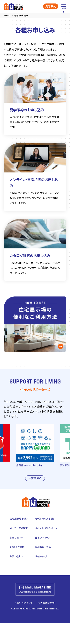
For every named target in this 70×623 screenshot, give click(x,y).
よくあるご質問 (17, 547)
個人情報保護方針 (46, 602)
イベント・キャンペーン (46, 528)
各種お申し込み (43, 547)
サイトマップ (41, 556)
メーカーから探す (19, 528)
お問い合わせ (17, 556)
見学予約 (50, 6)
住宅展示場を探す (19, 518)
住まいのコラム (42, 537)
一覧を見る (35, 478)
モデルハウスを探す (45, 518)
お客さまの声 (16, 537)
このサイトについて (23, 602)
